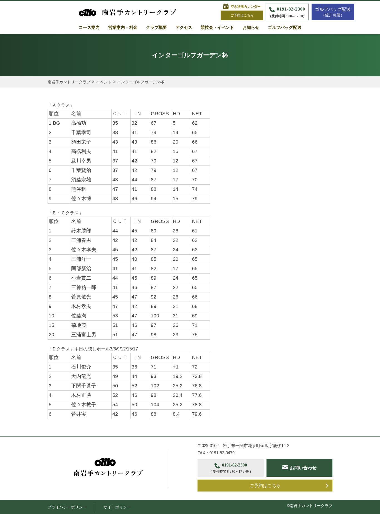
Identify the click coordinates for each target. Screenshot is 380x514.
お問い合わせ (303, 467)
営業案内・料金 (122, 27)
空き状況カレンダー (246, 7)
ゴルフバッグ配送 (284, 27)
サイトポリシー (117, 507)
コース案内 (89, 27)
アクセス (184, 27)
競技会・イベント (217, 27)
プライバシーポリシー (67, 507)
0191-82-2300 (287, 12)
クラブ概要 (156, 27)
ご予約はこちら (242, 15)
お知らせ (251, 27)
